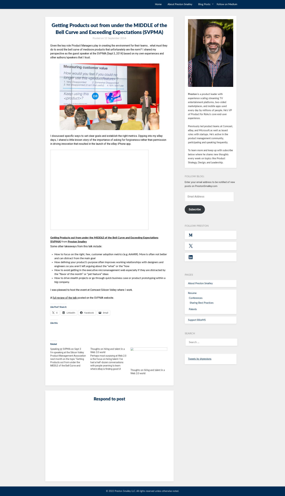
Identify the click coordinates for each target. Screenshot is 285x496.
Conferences (196, 298)
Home (158, 4)
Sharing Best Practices (202, 303)
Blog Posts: (204, 4)
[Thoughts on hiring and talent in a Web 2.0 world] (110, 359)
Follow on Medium (227, 4)
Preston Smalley (58, 4)
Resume (192, 293)
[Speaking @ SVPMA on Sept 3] (70, 357)
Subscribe (195, 209)
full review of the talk (65, 297)
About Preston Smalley (180, 4)
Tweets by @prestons (199, 359)
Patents (193, 309)
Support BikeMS (197, 320)
